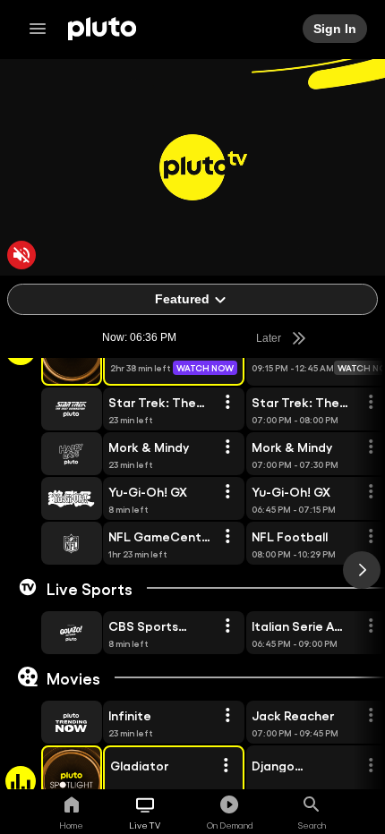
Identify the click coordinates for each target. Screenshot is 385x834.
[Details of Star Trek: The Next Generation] (227, 403)
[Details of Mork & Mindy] (227, 447)
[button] (51, 408)
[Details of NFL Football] (371, 537)
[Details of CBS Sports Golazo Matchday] (227, 626)
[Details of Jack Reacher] (371, 716)
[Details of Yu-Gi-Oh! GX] (227, 492)
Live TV (144, 825)
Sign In (335, 28)
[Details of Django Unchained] (371, 766)
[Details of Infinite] (227, 716)
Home (71, 825)
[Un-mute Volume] (21, 255)
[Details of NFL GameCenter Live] (227, 537)
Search (312, 825)
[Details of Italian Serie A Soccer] (371, 626)
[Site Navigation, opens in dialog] (43, 29)
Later (270, 338)
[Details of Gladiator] (225, 766)
